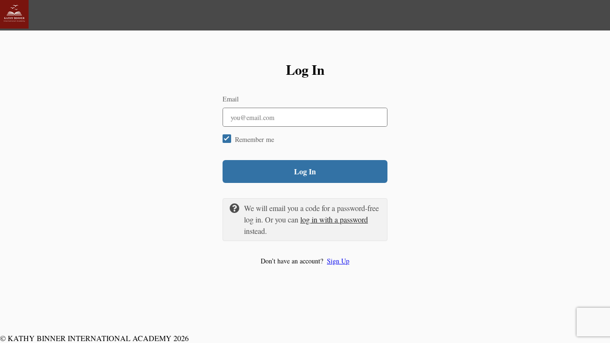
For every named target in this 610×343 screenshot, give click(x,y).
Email (231, 98)
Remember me (254, 139)
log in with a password (334, 219)
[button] (305, 260)
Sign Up (338, 260)
